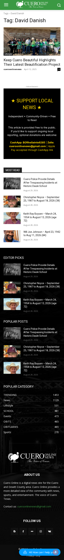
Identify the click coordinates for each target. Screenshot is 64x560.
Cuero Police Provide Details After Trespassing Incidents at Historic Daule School (40, 182)
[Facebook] (23, 531)
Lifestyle (8, 54)
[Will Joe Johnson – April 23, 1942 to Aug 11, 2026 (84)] (12, 236)
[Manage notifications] (55, 552)
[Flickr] (31, 531)
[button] (39, 552)
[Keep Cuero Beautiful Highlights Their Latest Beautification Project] (32, 41)
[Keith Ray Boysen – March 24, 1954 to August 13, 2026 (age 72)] (12, 218)
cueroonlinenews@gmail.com (34, 506)
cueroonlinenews (13, 69)
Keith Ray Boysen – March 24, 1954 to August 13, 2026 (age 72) (40, 217)
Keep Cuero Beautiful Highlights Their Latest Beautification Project (32, 62)
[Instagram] (40, 531)
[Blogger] (14, 531)
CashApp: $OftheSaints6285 (27, 142)
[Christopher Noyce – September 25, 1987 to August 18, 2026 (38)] (12, 202)
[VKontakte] (49, 531)
